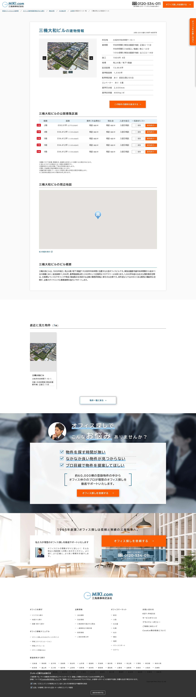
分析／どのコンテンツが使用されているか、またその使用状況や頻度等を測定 (60, 684)
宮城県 (63, 663)
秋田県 (72, 663)
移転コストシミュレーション (42, 641)
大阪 (115, 619)
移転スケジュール (38, 645)
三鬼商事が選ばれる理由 (86, 624)
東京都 (147, 663)
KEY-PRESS (149, 614)
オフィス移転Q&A (39, 650)
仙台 (115, 632)
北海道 (34, 663)
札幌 (115, 628)
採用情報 (80, 632)
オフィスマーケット (119, 609)
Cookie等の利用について (50, 679)
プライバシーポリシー (151, 622)
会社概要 (80, 615)
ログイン (116, 649)
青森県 (44, 663)
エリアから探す (37, 615)
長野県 (81, 667)
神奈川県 (158, 663)
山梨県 (72, 667)
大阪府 (147, 667)
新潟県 (34, 667)
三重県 (119, 667)
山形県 (81, 663)
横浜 (115, 636)
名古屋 (115, 624)
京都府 (138, 667)
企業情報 (79, 609)
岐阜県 (91, 667)
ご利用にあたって (150, 626)
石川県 (53, 667)
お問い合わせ (148, 609)
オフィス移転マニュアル (40, 631)
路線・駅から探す (38, 624)
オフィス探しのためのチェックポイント (45, 637)
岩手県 (53, 663)
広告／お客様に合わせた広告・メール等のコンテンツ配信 (53, 687)
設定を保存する (98, 692)
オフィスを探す (36, 609)
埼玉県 (129, 663)
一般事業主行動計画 (84, 628)
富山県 (44, 667)
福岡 (115, 641)
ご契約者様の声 (83, 636)
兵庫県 (157, 667)
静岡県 (100, 667)
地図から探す (37, 619)
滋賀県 (129, 667)
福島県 (91, 663)
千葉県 (138, 663)
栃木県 (110, 663)
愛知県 (110, 667)
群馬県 (119, 663)
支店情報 (80, 619)
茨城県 (100, 663)
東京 (115, 615)
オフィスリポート (119, 645)
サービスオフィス (150, 618)
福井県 (63, 667)
